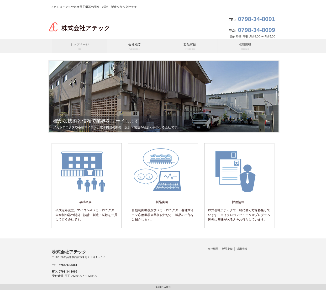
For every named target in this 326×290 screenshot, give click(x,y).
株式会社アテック (86, 28)
